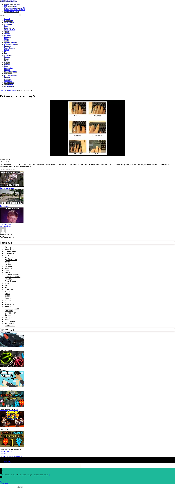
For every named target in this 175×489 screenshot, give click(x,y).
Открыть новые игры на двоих (11, 456)
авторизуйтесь (5, 226)
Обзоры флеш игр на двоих (14, 10)
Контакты (7, 462)
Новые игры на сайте (12, 4)
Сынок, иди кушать (7, 188)
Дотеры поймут (6, 224)
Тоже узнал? (4, 206)
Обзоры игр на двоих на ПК (14, 8)
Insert (21, 487)
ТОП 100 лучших (10, 6)
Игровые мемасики (11, 11)
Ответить (4, 483)
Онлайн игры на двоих (8, 1)
